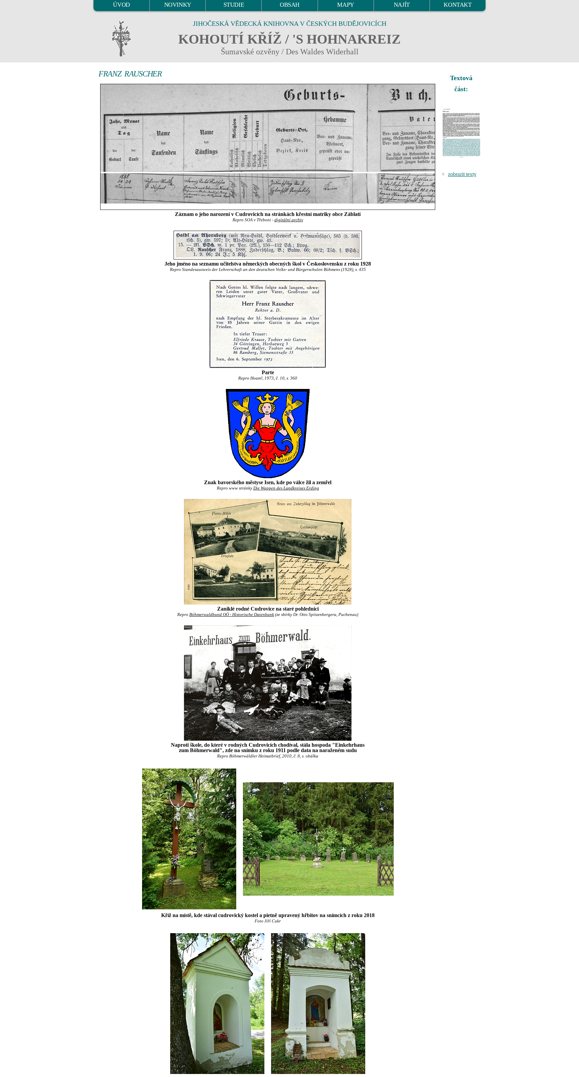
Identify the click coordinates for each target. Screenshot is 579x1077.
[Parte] (267, 324)
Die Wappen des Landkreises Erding (286, 488)
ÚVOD (121, 4)
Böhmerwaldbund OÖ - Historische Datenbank (231, 614)
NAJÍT (402, 4)
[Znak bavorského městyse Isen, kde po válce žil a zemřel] (267, 433)
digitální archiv (288, 220)
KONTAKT (457, 4)
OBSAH (290, 4)
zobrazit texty (462, 174)
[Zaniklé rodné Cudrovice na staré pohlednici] (267, 551)
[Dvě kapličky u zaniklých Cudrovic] (217, 1003)
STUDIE (233, 4)
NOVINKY (177, 4)
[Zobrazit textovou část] (462, 133)
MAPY (345, 4)
